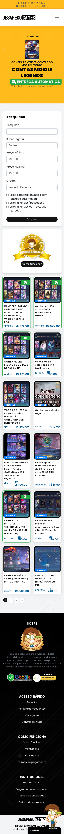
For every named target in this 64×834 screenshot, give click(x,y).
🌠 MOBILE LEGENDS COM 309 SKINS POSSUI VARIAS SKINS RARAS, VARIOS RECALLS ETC (16, 314)
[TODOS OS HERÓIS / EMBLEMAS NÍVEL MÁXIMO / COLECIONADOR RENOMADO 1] (16, 394)
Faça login (41, 6)
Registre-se (24, 6)
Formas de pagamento (32, 762)
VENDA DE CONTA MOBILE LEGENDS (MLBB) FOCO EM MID (45, 580)
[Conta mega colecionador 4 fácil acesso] (47, 345)
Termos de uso (32, 782)
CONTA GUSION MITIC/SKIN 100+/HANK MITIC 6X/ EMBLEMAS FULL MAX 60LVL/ (15, 527)
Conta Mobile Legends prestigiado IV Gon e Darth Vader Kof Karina (47, 527)
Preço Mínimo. (15, 152)
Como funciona (32, 742)
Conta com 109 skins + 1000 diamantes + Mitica (44, 311)
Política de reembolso (32, 802)
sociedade (41, 484)
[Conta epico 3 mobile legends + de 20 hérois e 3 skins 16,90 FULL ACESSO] (47, 446)
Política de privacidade (32, 795)
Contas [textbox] (13, 145)
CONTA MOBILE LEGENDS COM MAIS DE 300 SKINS (16, 365)
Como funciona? (32, 264)
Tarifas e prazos (32, 755)
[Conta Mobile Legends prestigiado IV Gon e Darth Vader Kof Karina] (47, 504)
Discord (23, 3)
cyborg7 (40, 426)
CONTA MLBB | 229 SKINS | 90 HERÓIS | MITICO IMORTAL (16, 578)
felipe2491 (41, 373)
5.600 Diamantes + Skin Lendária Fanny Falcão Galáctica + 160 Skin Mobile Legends (16, 470)
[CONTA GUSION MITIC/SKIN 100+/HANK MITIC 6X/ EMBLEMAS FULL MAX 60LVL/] (16, 504)
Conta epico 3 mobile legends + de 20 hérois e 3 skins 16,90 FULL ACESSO (46, 469)
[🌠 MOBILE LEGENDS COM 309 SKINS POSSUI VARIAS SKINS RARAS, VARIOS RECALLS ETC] (16, 290)
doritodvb (9, 483)
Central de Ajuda (32, 721)
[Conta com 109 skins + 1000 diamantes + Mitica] (47, 290)
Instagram (38, 3)
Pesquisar (12, 125)
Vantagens (32, 749)
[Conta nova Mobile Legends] (47, 394)
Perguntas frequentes (32, 708)
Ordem (11, 181)
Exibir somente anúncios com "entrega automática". (28, 197)
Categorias (32, 715)
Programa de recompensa (32, 789)
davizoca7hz (42, 538)
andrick (8, 325)
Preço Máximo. (15, 167)
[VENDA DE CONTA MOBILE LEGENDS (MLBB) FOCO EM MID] (47, 559)
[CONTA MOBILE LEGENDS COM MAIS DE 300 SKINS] (16, 345)
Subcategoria (15, 139)
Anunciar (32, 702)
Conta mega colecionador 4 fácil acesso (44, 365)
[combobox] (32, 145)
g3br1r (7, 426)
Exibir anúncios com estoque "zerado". (28, 208)
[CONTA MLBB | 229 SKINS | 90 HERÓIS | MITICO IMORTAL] (16, 559)
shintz (7, 591)
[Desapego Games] (21, 17)
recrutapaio (11, 538)
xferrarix (39, 325)
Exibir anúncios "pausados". (27, 203)
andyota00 (41, 590)
